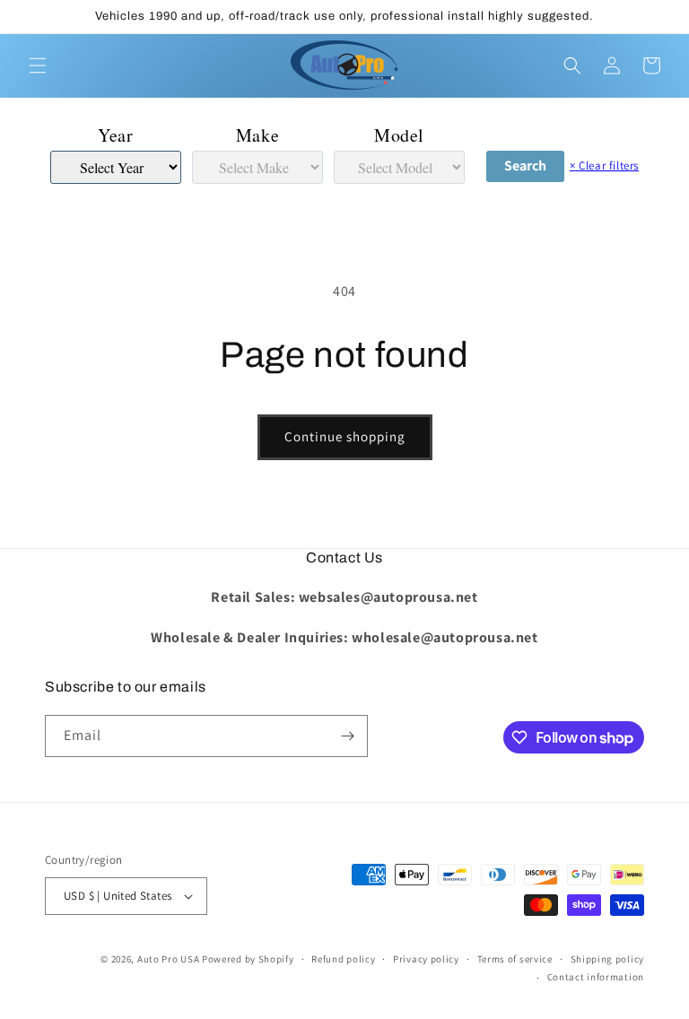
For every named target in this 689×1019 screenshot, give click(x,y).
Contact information (595, 977)
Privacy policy (426, 959)
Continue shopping (345, 436)
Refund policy (343, 959)
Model (399, 135)
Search (525, 165)
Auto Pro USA (168, 959)
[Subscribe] (347, 736)
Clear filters (604, 165)
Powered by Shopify (248, 959)
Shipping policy (608, 959)
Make (257, 135)
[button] (37, 65)
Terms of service (515, 959)
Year (115, 135)
